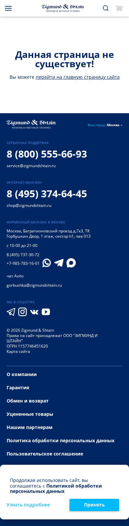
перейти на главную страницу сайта (78, 77)
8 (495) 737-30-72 (23, 255)
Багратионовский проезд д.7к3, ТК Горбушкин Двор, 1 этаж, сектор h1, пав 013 (49, 233)
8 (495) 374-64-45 (47, 193)
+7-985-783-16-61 (23, 263)
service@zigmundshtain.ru (31, 165)
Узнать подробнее (28, 505)
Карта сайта (18, 351)
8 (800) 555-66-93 (47, 154)
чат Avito (15, 276)
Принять (94, 505)
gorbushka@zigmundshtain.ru (34, 285)
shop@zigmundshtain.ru (29, 205)
